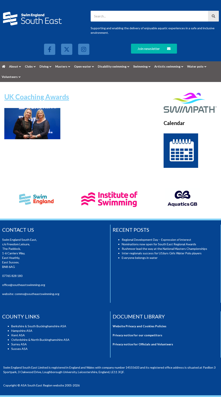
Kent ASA (18, 335)
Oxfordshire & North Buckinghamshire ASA (40, 339)
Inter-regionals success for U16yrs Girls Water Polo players (162, 253)
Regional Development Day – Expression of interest (156, 239)
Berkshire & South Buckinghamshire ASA (38, 326)
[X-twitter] (66, 49)
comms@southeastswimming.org (37, 294)
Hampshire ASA (21, 330)
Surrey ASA (19, 344)
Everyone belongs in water (140, 258)
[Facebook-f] (49, 49)
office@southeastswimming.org (23, 285)
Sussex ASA (19, 349)
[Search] (213, 16)
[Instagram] (83, 49)
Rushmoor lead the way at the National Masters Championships (164, 248)
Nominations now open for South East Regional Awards (159, 244)
